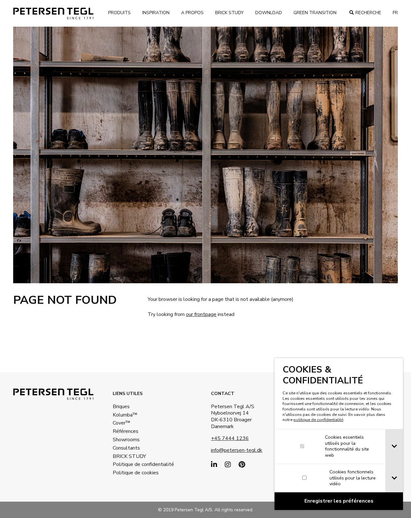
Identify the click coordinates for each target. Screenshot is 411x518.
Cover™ (121, 422)
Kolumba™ (125, 414)
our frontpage (201, 314)
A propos (192, 13)
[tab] (394, 446)
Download (268, 13)
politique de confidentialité (318, 420)
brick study (229, 13)
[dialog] (339, 434)
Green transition (315, 13)
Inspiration (156, 13)
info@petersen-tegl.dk (236, 450)
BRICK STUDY (129, 456)
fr (395, 13)
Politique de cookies (133, 472)
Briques (121, 406)
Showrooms (126, 439)
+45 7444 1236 (230, 438)
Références (125, 431)
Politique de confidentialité (133, 464)
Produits (119, 13)
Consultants (126, 448)
